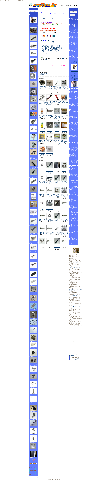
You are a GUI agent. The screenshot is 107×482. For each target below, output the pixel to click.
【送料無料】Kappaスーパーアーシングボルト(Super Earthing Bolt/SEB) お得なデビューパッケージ (73, 98)
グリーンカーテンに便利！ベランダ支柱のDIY (73, 49)
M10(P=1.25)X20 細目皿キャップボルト (49, 182)
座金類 (30, 87)
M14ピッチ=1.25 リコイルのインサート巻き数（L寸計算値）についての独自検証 (73, 52)
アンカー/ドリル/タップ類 (33, 208)
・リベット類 (57, 46)
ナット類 (30, 80)
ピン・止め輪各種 (32, 318)
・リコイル (43, 41)
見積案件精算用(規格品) (74, 174)
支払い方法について (49, 477)
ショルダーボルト (32, 326)
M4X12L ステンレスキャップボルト (73, 213)
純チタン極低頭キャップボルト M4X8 (73, 129)
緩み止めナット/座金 (32, 72)
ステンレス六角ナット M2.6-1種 (73, 169)
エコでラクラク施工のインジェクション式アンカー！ (73, 30)
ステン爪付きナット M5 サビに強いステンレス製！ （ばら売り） (73, 198)
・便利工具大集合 (44, 45)
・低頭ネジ (43, 48)
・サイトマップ (44, 53)
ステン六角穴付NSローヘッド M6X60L (73, 228)
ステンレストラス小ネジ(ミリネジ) (33, 234)
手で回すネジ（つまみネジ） (33, 403)
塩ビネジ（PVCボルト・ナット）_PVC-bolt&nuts (33, 365)
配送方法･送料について (58, 477)
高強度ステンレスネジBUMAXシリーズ (33, 118)
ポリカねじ (31, 277)
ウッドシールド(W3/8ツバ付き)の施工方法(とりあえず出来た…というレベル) (73, 43)
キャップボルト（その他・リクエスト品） (33, 348)
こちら (63, 58)
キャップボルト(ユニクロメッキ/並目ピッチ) (33, 168)
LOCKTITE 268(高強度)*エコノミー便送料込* (57, 102)
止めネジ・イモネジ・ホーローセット (33, 270)
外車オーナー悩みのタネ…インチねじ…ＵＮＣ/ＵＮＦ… (33, 25)
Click (46, 59)
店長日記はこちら (72, 355)
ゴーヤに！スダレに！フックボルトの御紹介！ (73, 46)
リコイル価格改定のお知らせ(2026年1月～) (47, 18)
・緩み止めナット (57, 44)
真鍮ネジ (30, 333)
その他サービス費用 (32, 450)
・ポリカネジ (43, 44)
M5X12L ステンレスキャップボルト (73, 237)
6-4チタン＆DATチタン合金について (73, 27)
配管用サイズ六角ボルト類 (33, 294)
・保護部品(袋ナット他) (45, 50)
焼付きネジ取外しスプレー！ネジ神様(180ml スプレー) (42, 116)
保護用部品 (31, 356)
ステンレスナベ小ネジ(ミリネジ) (33, 216)
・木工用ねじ (43, 46)
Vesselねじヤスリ (50, 140)
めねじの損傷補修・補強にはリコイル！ (73, 20)
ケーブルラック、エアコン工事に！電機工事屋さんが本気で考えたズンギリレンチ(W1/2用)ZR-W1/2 (57, 88)
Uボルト (30, 285)
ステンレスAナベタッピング (33, 252)
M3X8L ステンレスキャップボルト (73, 193)
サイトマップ (72, 18)
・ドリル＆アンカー (57, 45)
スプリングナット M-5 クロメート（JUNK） (64, 141)
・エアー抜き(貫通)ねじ (53, 48)
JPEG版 (75, 295)
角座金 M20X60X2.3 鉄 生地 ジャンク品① (42, 141)
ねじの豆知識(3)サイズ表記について (73, 38)
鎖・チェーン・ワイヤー (33, 419)
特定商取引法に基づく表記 (40, 477)
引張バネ (30, 434)
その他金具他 (31, 442)
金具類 (30, 103)
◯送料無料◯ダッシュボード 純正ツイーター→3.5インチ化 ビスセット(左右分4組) (64, 88)
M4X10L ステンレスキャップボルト (73, 211)
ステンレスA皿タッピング (33, 261)
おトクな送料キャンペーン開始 (74, 267)
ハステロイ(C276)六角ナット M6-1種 (73, 163)
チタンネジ (31, 41)
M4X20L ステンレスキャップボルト (73, 224)
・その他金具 (61, 48)
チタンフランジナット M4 (73, 234)
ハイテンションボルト (33, 148)
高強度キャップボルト (33, 110)
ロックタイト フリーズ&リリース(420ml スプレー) (64, 102)
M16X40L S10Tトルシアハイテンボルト (42, 208)
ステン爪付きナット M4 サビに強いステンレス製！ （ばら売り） (73, 231)
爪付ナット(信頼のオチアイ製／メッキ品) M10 (57, 130)
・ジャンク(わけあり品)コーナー (54, 51)
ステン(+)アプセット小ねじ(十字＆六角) (33, 243)
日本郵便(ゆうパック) (43, 73)
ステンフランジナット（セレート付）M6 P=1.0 (64, 170)
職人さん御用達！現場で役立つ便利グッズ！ (74, 79)
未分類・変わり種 (32, 457)
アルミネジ (31, 49)
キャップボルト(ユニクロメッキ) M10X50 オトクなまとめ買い (73, 183)
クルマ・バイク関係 (74, 73)
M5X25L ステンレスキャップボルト (73, 190)
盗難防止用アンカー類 (33, 64)
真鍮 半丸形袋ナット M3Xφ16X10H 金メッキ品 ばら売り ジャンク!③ (73, 155)
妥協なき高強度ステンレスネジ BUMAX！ (73, 25)
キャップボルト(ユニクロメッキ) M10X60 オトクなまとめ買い (73, 172)
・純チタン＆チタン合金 (45, 42)
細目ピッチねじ (32, 34)
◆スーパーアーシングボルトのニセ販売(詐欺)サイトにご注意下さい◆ (51, 16)
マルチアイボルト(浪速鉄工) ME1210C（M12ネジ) (73, 161)
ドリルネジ (31, 200)
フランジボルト (32, 57)
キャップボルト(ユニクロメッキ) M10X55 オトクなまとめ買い (73, 187)
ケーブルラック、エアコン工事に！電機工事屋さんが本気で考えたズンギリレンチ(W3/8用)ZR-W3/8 (42, 103)
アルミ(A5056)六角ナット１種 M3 (73, 215)
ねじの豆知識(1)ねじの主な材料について (73, 33)
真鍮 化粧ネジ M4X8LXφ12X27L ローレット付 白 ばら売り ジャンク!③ (57, 117)
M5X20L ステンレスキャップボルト (73, 226)
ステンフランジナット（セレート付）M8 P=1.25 (57, 195)
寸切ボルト (31, 395)
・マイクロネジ (44, 49)
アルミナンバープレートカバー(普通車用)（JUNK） (64, 130)
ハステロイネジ (32, 411)
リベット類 (31, 380)
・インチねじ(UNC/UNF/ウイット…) (53, 49)
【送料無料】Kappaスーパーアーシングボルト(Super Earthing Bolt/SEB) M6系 (42, 88)
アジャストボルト (32, 387)
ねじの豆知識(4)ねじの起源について (73, 40)
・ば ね (58, 50)
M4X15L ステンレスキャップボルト (73, 221)
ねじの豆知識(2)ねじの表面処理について (73, 36)
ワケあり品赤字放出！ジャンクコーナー (74, 62)
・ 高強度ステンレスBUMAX (56, 42)
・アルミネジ (48, 41)
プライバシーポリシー (67, 477)
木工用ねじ (31, 140)
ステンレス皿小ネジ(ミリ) (33, 225)
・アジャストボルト (53, 50)
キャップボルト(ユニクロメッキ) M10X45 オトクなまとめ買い (73, 218)
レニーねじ (31, 341)
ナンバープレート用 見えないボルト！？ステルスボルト (50, 130)
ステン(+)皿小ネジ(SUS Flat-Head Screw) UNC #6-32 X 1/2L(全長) (57, 208)
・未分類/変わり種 (44, 51)
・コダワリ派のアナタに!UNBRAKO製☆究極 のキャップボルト (52, 47)
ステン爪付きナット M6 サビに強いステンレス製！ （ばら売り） (73, 204)
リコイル (30, 16)
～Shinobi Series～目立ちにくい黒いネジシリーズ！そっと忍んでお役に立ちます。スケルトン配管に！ (33, 158)
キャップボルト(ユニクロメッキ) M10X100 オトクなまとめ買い (73, 239)
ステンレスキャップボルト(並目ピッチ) (33, 177)
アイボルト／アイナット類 (33, 310)
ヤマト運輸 (42, 74)
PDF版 (73, 295)
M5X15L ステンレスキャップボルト (73, 243)
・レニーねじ (50, 45)
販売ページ (76, 262)
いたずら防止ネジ (32, 125)
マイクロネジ (31, 192)
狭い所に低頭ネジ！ (32, 95)
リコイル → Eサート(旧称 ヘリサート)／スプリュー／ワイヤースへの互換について (73, 57)
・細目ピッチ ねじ (50, 44)
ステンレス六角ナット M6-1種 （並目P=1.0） (42, 182)
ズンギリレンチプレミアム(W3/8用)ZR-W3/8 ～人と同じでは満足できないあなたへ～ (49, 103)
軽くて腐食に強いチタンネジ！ (73, 23)
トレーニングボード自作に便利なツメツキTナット (74, 71)
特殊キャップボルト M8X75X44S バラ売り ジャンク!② (64, 116)
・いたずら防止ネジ (50, 46)
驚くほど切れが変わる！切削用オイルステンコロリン (42, 130)
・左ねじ (46, 48)
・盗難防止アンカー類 (55, 41)
